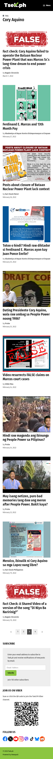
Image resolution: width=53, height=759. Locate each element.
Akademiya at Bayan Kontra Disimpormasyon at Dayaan (27, 133)
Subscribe (11, 673)
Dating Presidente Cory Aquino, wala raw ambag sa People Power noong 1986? (26, 314)
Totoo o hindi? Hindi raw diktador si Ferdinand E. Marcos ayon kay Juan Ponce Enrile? (26, 249)
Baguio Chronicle (12, 73)
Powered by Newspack (10, 755)
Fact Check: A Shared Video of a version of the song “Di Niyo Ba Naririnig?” (25, 608)
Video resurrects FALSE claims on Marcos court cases (26, 377)
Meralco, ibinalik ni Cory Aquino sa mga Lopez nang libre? (25, 563)
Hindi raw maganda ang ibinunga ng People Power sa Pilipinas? (26, 437)
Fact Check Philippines (14, 570)
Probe (7, 323)
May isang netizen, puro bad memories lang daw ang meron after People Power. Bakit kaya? (25, 500)
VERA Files (9, 384)
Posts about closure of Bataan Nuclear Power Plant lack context (26, 187)
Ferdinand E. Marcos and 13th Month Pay (23, 126)
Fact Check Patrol (12, 194)
